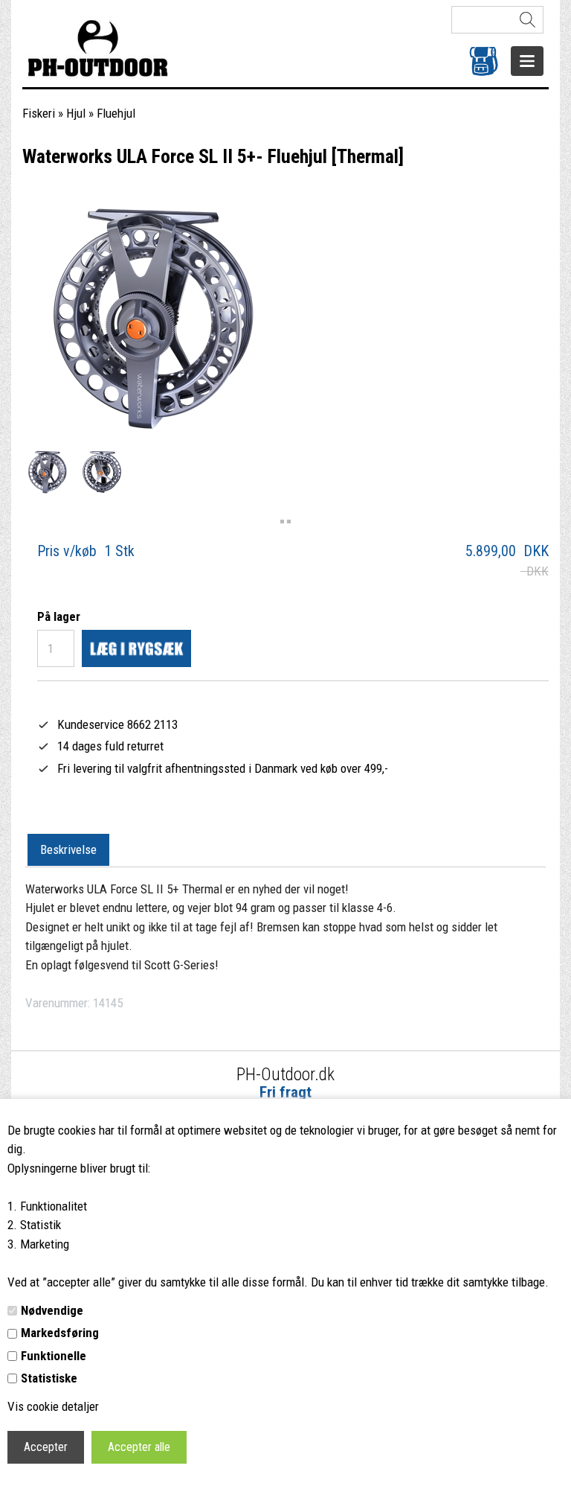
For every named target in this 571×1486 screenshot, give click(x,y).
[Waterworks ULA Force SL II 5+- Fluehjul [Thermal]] (47, 472)
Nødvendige (52, 1310)
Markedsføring (60, 1332)
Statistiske (49, 1378)
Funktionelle (53, 1355)
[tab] (68, 850)
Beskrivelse (68, 849)
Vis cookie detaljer (53, 1406)
